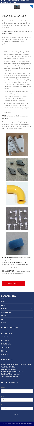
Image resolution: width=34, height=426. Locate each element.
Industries (4, 354)
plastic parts (14, 21)
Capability (4, 308)
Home (3, 301)
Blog (2, 319)
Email (3, 396)
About (3, 305)
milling (19, 262)
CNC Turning (5, 340)
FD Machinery (7, 257)
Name (3, 387)
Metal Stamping (6, 344)
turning (24, 262)
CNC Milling (5, 337)
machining (13, 262)
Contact (3, 323)
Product (3, 316)
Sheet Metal (5, 347)
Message (4, 405)
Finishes (4, 351)
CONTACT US (11, 271)
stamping (22, 264)
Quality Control (6, 312)
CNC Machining (6, 333)
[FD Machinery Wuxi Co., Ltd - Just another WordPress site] (17, 7)
